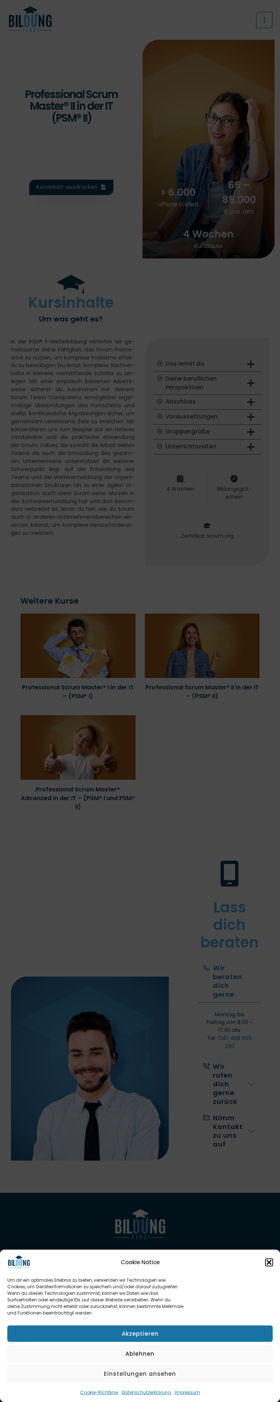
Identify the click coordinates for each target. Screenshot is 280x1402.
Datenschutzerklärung (146, 1392)
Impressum (187, 1392)
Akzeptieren (140, 1333)
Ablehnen (140, 1354)
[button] (269, 1262)
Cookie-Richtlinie (99, 1392)
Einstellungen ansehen (140, 1374)
